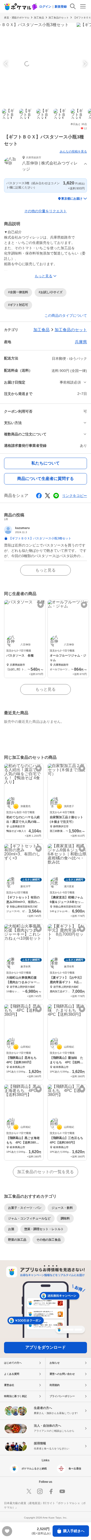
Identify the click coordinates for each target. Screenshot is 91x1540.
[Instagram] (40, 1491)
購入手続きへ (73, 1531)
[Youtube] (62, 1491)
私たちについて (45, 463)
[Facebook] (51, 1491)
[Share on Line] (56, 496)
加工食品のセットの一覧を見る (45, 1172)
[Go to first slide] (84, 63)
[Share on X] (47, 495)
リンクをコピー (74, 495)
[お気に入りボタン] (40, 605)
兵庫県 (81, 342)
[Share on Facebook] (39, 496)
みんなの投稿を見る (73, 151)
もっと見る (45, 570)
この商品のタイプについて (65, 315)
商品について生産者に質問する (45, 478)
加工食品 (39, 17)
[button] (45, 164)
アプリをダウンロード (45, 1347)
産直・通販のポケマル (16, 17)
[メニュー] (83, 6)
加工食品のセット (59, 17)
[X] (28, 1491)
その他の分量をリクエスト (45, 211)
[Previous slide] (6, 63)
